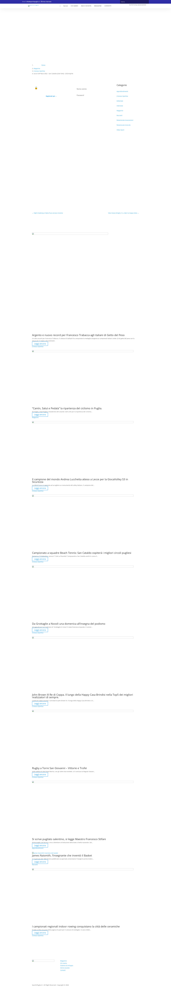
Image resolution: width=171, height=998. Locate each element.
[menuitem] (65, 6)
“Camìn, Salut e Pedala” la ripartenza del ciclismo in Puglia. (67, 408)
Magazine (35, 417)
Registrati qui (51, 96)
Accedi (92, 104)
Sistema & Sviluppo (66, 965)
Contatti (63, 970)
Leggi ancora (40, 343)
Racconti (35, 865)
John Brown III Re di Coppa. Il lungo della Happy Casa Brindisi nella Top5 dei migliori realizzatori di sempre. (82, 696)
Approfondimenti (37, 848)
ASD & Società (64, 968)
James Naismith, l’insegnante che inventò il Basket (62, 855)
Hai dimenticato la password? (83, 100)
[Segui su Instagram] (107, 1)
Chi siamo (63, 963)
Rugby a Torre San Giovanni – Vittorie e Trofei (59, 768)
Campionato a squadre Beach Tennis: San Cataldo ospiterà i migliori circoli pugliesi (81, 553)
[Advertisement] (85, 41)
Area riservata (46, 1)
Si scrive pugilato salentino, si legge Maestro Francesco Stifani (69, 839)
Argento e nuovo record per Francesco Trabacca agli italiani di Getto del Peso (78, 335)
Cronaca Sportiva (47, 23)
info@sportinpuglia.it (33, 1)
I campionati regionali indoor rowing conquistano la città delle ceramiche (76, 926)
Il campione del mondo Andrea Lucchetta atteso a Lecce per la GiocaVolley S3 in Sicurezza (80, 480)
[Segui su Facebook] (104, 1)
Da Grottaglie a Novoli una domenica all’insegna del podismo (68, 623)
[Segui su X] (111, 1)
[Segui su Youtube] (114, 1)
